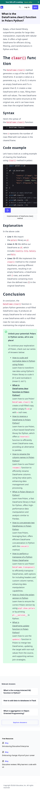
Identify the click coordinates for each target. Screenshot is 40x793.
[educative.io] (1, 7)
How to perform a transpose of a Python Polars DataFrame (22, 557)
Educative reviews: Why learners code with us (19, 765)
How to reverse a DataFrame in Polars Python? (21, 419)
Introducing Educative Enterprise (15, 746)
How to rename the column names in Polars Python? (23, 457)
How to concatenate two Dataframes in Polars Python (23, 526)
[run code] (8, 210)
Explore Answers (20, 722)
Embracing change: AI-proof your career (18, 755)
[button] (8, 173)
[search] (20, 7)
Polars (6, 29)
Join (35, 7)
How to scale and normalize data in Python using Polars (23, 361)
